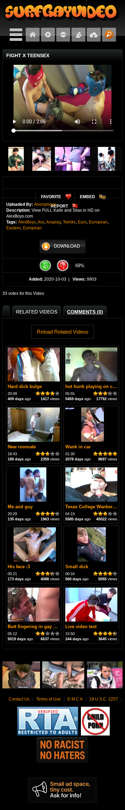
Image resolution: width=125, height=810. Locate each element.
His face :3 (19, 566)
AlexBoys (27, 222)
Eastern (13, 228)
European (98, 222)
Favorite (51, 196)
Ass (41, 222)
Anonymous (45, 204)
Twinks (69, 222)
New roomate (22, 446)
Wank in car (78, 446)
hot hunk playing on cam (92, 386)
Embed (87, 196)
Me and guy (20, 506)
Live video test (81, 626)
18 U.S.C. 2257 (103, 699)
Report (59, 206)
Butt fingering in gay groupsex (40, 626)
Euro (82, 222)
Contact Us (19, 699)
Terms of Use (48, 699)
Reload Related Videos (63, 332)
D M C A (75, 699)
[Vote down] (62, 265)
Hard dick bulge (25, 386)
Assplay (53, 222)
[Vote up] (45, 265)
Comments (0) (85, 312)
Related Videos (36, 312)
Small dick (76, 566)
